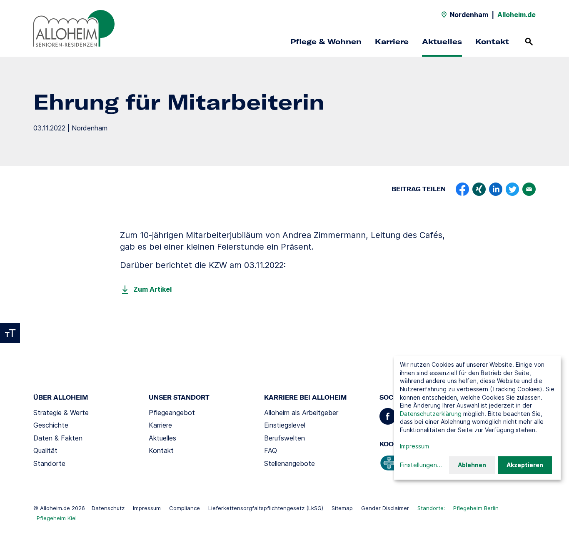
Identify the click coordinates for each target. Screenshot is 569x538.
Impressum (147, 508)
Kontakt (492, 41)
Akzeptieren (525, 464)
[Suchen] (529, 42)
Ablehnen (472, 464)
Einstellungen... (421, 464)
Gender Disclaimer (385, 508)
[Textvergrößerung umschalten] (10, 333)
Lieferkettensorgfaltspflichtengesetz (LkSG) (265, 508)
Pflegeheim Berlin (476, 508)
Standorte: (431, 508)
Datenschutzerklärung (431, 413)
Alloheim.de (516, 14)
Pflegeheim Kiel (57, 518)
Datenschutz (108, 508)
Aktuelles (442, 41)
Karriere (392, 41)
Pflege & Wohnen (326, 41)
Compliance (184, 508)
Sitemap (342, 508)
